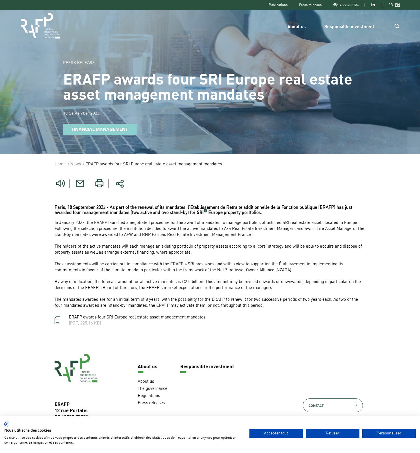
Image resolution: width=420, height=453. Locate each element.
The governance (152, 389)
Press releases (310, 5)
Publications (278, 5)
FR (391, 5)
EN (397, 5)
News (75, 164)
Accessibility (349, 5)
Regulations (149, 396)
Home (60, 164)
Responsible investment (349, 27)
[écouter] (61, 183)
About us (296, 27)
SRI (200, 213)
